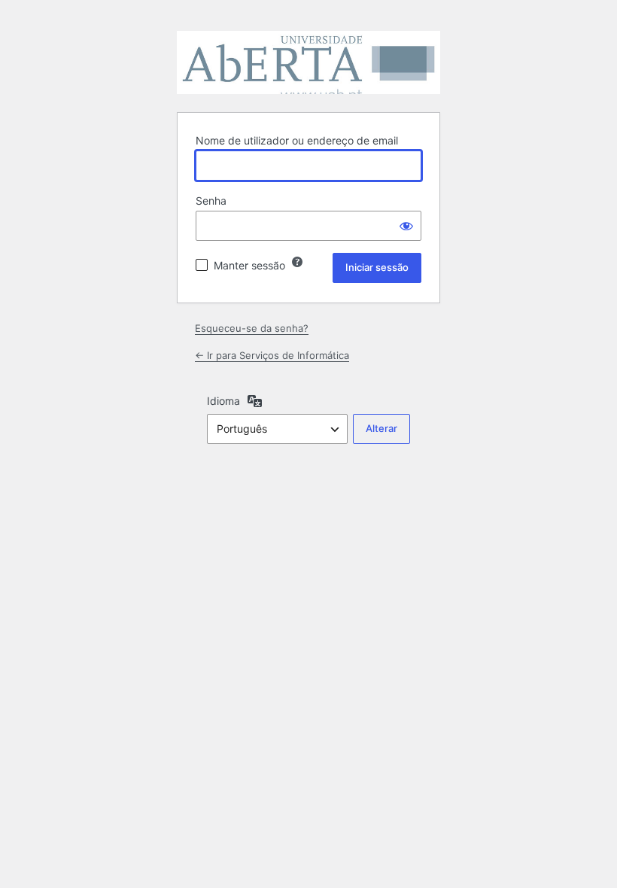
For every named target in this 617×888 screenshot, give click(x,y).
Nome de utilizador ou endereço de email (297, 140)
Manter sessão (249, 265)
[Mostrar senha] (406, 226)
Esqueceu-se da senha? (251, 328)
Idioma (223, 400)
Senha (211, 200)
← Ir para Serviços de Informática (272, 355)
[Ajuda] (297, 262)
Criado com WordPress (308, 62)
